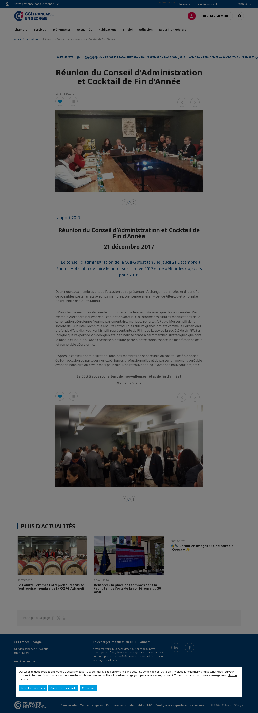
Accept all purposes (33, 688)
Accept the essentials (63, 688)
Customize (88, 688)
